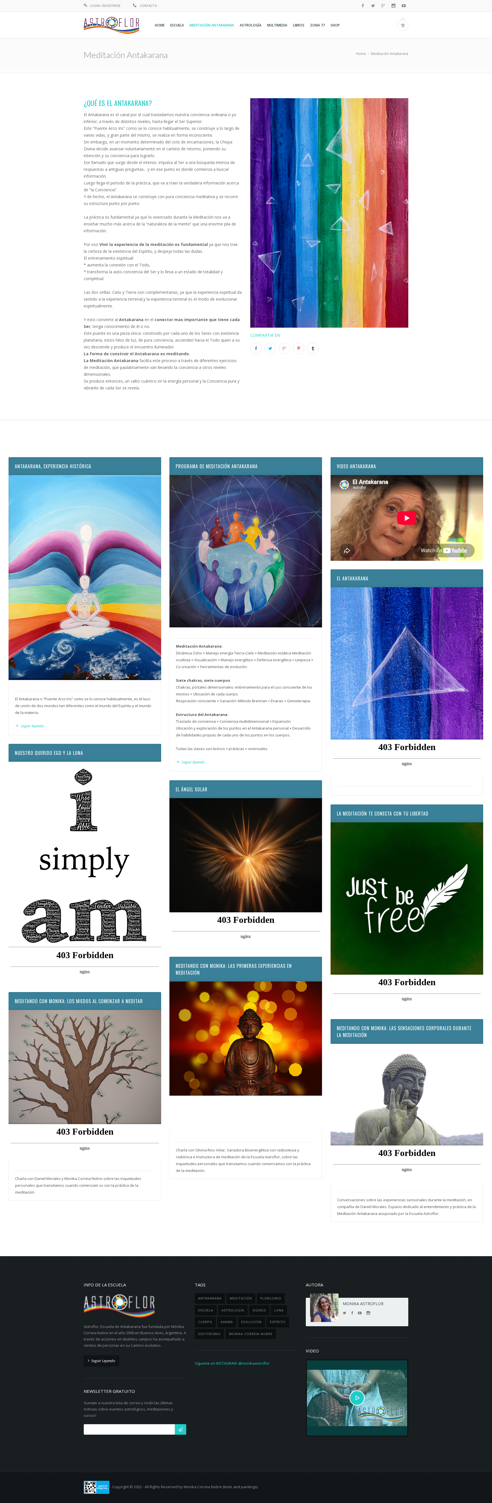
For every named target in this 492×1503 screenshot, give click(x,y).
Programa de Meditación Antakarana (217, 466)
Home (361, 53)
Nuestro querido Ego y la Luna (49, 753)
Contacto (148, 5)
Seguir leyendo (32, 725)
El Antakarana (352, 578)
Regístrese (111, 5)
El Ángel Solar (192, 789)
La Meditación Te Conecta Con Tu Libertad (383, 813)
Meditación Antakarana (389, 53)
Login (95, 5)
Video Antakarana (356, 466)
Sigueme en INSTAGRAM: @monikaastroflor (232, 1363)
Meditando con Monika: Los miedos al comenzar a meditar (79, 1001)
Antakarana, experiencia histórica (53, 466)
